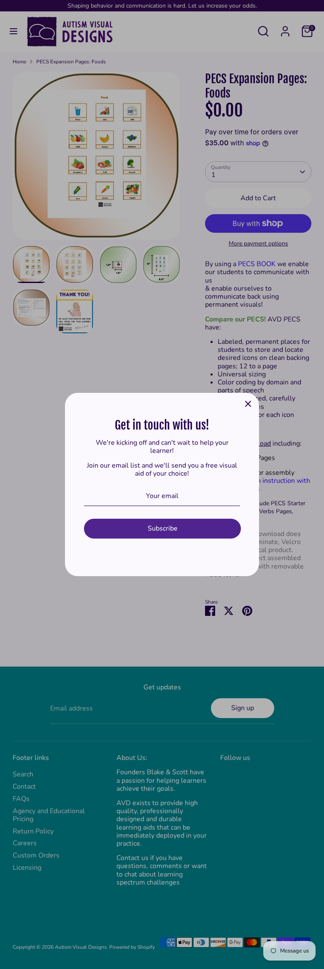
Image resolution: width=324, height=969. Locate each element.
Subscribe (163, 528)
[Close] (248, 404)
